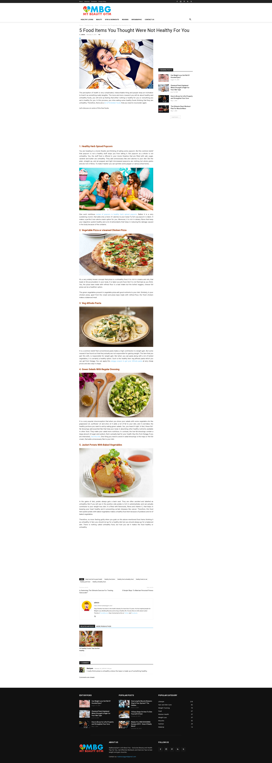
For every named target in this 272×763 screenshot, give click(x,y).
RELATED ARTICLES (87, 626)
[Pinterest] (184, 1)
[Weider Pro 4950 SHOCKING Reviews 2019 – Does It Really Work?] (124, 724)
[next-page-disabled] (84, 654)
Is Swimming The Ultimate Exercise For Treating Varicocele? (96, 592)
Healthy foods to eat (141, 579)
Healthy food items (109, 579)
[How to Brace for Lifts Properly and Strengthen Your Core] (163, 99)
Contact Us (149, 19)
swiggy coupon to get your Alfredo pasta (126, 361)
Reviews (125, 19)
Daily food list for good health (93, 579)
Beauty (99, 19)
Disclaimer (94, 1)
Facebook (134, 613)
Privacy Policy (102, 1)
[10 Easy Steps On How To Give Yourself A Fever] (124, 714)
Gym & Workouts (112, 19)
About (81, 1)
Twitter (126, 613)
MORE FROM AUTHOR (103, 626)
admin (83, 34)
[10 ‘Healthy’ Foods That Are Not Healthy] (90, 639)
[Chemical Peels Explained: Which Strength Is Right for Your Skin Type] (163, 88)
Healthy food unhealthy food (125, 579)
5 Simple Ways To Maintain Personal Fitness (137, 590)
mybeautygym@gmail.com (126, 757)
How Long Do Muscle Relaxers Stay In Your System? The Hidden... (141, 703)
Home (81, 25)
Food (96, 25)
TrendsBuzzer (104, 613)
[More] (116, 38)
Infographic (136, 19)
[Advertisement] (154, 10)
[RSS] (187, 1)
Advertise (86, 1)
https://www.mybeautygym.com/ (103, 605)
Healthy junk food (85, 582)
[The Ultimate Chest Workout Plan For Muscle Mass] (163, 109)
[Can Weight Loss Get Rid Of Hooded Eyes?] (163, 78)
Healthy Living (87, 19)
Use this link (95, 437)
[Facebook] (177, 1)
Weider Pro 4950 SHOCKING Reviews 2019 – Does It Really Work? (141, 724)
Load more (175, 117)
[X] (191, 1)
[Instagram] (180, 1)
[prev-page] (80, 654)
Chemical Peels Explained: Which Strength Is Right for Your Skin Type (180, 88)
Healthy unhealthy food (99, 582)
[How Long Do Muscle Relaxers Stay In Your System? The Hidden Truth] (124, 703)
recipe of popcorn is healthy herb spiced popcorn (116, 214)
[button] (190, 20)
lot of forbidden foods (113, 103)
